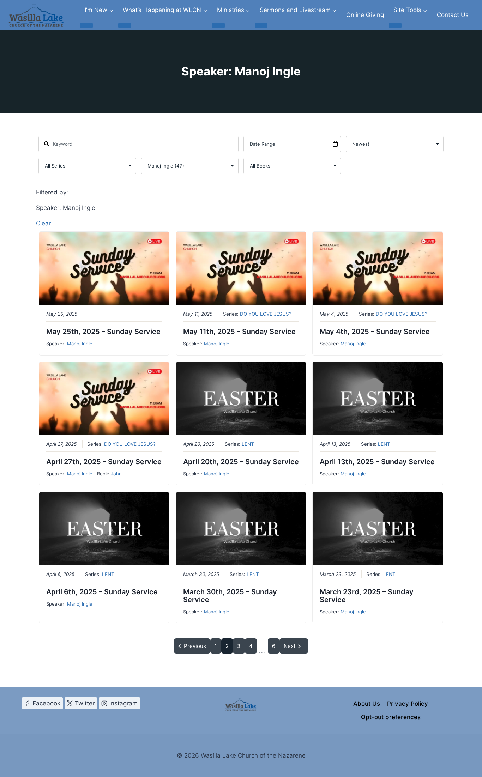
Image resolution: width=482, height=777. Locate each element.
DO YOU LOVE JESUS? (265, 314)
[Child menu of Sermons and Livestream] (261, 25)
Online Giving (365, 14)
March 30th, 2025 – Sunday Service (230, 596)
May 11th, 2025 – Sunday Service (239, 331)
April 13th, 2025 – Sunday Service (377, 461)
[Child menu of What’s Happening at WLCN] (124, 25)
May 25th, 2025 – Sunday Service (103, 331)
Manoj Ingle (79, 343)
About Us (366, 703)
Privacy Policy (407, 703)
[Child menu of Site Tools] (395, 25)
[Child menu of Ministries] (218, 25)
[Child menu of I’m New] (86, 25)
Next (289, 646)
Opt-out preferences (391, 717)
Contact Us (453, 14)
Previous (195, 646)
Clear (43, 223)
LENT (248, 444)
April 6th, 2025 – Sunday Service (102, 592)
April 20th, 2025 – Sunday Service (241, 461)
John (116, 473)
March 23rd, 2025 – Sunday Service (367, 596)
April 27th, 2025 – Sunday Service (104, 461)
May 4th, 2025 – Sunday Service (375, 331)
